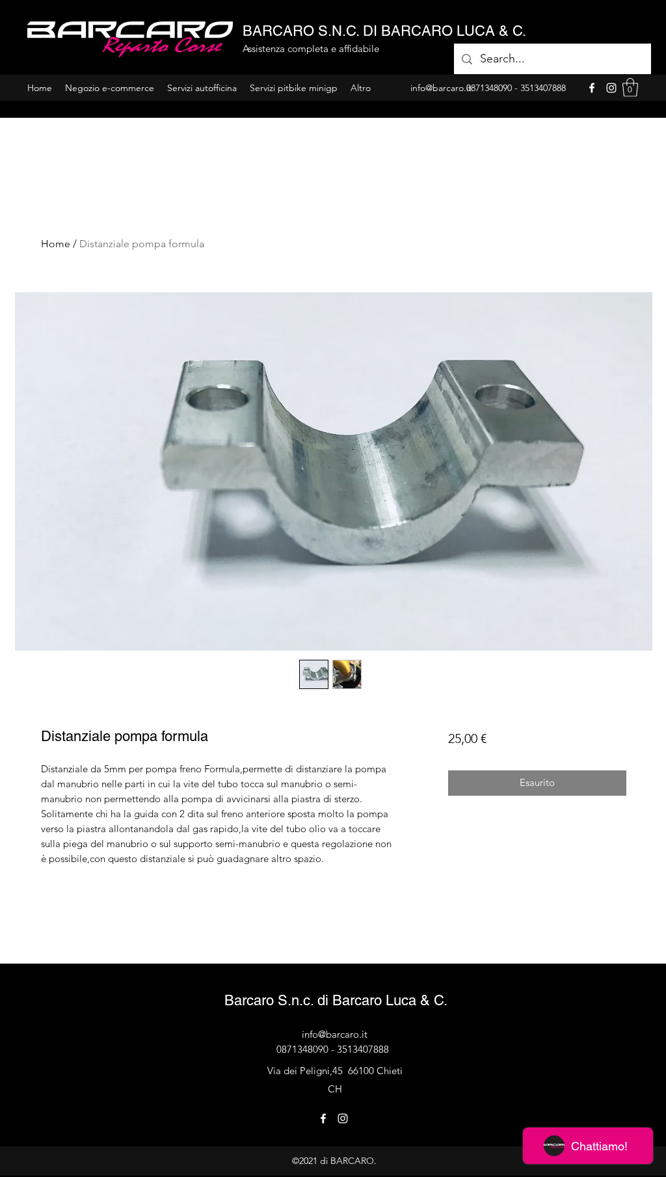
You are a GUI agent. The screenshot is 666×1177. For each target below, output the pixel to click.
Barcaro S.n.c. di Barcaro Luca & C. (335, 1000)
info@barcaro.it (334, 1034)
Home (55, 243)
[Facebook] (591, 87)
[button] (630, 87)
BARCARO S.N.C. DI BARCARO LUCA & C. (384, 31)
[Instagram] (611, 87)
